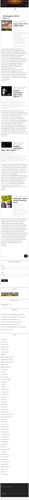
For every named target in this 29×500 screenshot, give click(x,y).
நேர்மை (25, 210)
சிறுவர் (2, 401)
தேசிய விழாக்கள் (5, 416)
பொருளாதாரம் (15, 21)
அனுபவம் (15, 86)
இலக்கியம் (3, 364)
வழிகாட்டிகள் (4, 461)
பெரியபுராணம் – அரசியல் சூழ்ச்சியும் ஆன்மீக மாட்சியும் (13, 316)
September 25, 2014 (18, 207)
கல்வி (2, 384)
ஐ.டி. (3, 101)
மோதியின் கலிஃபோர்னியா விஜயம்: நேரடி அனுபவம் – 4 (18, 93)
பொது (2, 446)
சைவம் (2, 406)
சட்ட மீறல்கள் (21, 213)
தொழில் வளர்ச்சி (11, 103)
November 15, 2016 (18, 30)
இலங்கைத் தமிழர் (5, 367)
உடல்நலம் (3, 369)
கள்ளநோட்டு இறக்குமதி (21, 46)
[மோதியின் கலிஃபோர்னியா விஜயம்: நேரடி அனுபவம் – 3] (6, 145)
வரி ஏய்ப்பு (16, 40)
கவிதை (3, 386)
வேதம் (2, 471)
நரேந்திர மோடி (5, 102)
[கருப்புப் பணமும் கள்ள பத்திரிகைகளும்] (6, 26)
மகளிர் (2, 451)
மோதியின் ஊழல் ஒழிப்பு (20, 37)
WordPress (19, 493)
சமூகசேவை (4, 394)
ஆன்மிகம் (3, 352)
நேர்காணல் (3, 429)
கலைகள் (3, 382)
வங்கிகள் (17, 36)
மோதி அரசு (21, 40)
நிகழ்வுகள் (24, 21)
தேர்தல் (2, 419)
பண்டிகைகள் (4, 431)
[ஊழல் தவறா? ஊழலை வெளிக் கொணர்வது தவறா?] (6, 201)
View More (5, 80)
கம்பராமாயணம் (4, 379)
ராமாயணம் (3, 456)
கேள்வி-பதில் (4, 389)
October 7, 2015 (11, 152)
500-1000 (18, 39)
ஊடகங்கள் (3, 374)
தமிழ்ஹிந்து (3, 493)
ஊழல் (18, 210)
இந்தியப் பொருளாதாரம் (17, 101)
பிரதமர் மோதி (7, 101)
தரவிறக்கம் (3, 411)
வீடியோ (3, 469)
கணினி (11, 101)
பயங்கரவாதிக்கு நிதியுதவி (19, 32)
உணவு (2, 372)
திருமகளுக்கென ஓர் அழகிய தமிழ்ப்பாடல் (10, 319)
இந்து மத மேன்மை (5, 359)
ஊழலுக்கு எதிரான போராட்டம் (12, 156)
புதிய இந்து (3, 441)
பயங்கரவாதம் (4, 434)
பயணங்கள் (3, 436)
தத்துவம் (3, 409)
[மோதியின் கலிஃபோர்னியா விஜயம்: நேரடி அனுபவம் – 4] (6, 91)
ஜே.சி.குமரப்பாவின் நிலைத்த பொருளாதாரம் (10, 324)
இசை (2, 354)
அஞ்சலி (3, 339)
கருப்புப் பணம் (22, 33)
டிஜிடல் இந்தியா (6, 105)
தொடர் (2, 421)
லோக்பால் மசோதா (18, 209)
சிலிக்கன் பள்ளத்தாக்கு (18, 105)
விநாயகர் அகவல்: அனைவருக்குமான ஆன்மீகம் (11, 321)
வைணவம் (3, 474)
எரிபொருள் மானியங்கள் (10, 158)
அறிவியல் (3, 349)
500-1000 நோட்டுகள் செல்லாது (19, 44)
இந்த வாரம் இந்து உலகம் (6, 357)
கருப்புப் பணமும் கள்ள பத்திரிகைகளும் (20, 25)
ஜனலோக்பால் (21, 210)
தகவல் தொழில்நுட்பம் (10, 106)
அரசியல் (20, 21)
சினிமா (3, 399)
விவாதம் (3, 464)
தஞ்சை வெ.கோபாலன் (18, 204)
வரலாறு (3, 459)
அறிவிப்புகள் (4, 347)
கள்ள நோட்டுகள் (16, 45)
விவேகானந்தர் (4, 466)
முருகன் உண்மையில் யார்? (6, 329)
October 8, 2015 (11, 99)
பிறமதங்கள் (3, 439)
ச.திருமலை (16, 28)
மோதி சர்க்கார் (11, 102)
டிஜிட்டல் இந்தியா (17, 103)
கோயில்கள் (3, 391)
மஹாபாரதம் (4, 454)
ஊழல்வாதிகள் (18, 216)
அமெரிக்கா (8, 108)
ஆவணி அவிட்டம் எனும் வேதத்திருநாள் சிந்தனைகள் (12, 314)
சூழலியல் (3, 404)
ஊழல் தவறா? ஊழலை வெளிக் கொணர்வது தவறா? (20, 200)
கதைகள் (3, 377)
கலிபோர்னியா (11, 105)
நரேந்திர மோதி (7, 157)
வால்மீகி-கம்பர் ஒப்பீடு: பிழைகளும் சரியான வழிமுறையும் (13, 326)
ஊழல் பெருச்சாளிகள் (17, 102)
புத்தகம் (3, 444)
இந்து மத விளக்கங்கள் (6, 362)
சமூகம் (14, 195)
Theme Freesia (14, 493)
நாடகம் (2, 424)
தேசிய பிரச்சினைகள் (20, 88)
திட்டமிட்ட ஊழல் (23, 211)
